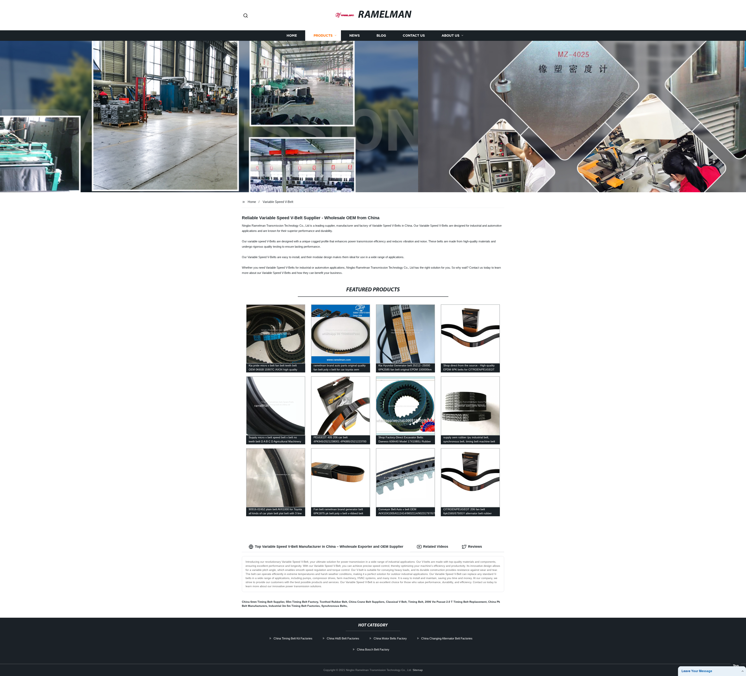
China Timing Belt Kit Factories (293, 638)
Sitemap (418, 670)
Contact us (414, 35)
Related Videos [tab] (435, 546)
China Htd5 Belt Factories (343, 638)
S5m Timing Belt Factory (302, 601)
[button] (245, 16)
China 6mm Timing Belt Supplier (263, 601)
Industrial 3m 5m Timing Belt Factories (294, 605)
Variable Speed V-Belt (278, 201)
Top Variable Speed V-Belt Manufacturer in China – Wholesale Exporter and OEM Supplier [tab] (329, 546)
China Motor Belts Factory (390, 638)
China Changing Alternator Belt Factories (446, 638)
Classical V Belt (396, 601)
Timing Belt (415, 601)
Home (292, 35)
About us (450, 35)
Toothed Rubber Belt (333, 601)
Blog (381, 35)
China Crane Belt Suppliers (366, 601)
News (354, 35)
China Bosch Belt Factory (373, 649)
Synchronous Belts (334, 605)
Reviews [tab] (475, 546)
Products (323, 35)
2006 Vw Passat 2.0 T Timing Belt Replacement (456, 601)
